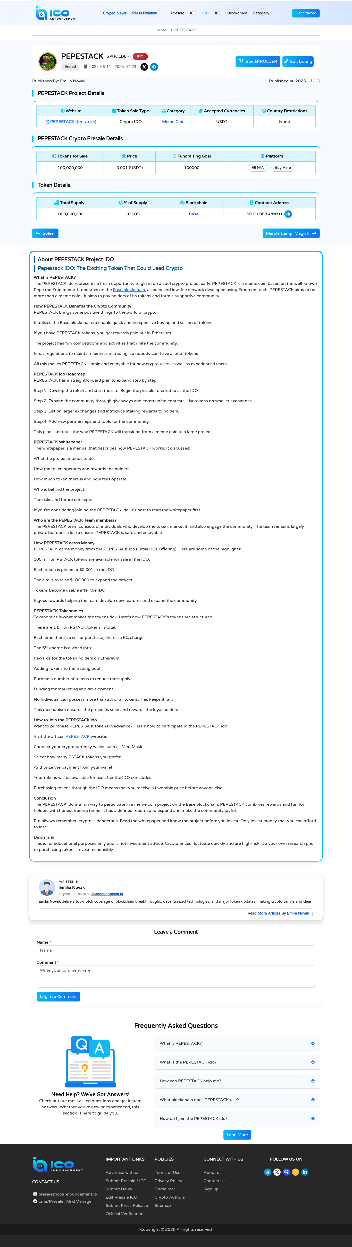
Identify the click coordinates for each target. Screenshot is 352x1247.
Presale (177, 13)
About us (213, 1172)
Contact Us (214, 1180)
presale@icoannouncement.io (67, 1194)
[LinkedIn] (304, 1172)
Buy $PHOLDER (261, 61)
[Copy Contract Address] (288, 214)
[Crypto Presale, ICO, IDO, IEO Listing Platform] (56, 13)
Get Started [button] (306, 13)
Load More (237, 1134)
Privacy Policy (168, 1180)
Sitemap (163, 1205)
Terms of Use (167, 1172)
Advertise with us (122, 1172)
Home (160, 30)
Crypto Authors (170, 1197)
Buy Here (283, 167)
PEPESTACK (72, 121)
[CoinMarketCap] (286, 1172)
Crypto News (115, 13)
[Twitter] (277, 1172)
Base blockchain (129, 289)
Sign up (211, 1189)
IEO (218, 13)
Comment (48, 962)
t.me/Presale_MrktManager (65, 1201)
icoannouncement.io (107, 894)
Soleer (48, 233)
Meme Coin (173, 121)
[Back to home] (58, 1164)
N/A (260, 167)
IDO (205, 13)
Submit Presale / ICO (126, 1180)
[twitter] (144, 67)
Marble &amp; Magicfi (288, 233)
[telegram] (154, 67)
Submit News (119, 1189)
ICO (193, 13)
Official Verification (125, 1213)
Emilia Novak (72, 887)
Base (193, 214)
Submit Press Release (127, 1205)
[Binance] (295, 1172)
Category (261, 13)
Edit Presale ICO (121, 1197)
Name (44, 942)
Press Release (144, 13)
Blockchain (237, 13)
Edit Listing (300, 61)
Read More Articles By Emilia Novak (278, 913)
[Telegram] (267, 1172)
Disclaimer (165, 1189)
